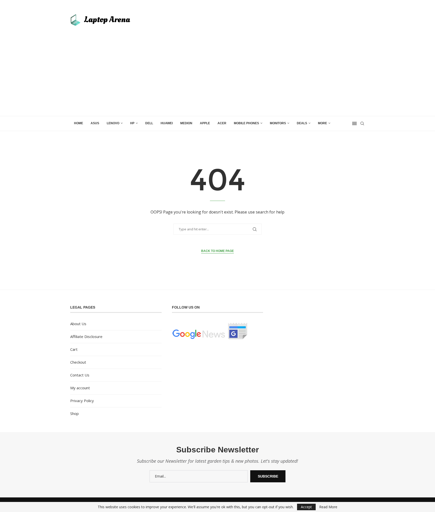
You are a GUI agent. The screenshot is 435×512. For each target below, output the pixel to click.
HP (132, 123)
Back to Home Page (217, 251)
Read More (328, 507)
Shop (74, 413)
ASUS (95, 123)
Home (78, 123)
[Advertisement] (217, 78)
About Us (78, 323)
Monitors (278, 123)
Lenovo (113, 123)
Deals (302, 123)
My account (80, 387)
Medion (186, 123)
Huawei (167, 123)
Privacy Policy (82, 400)
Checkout (78, 362)
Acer (222, 123)
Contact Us (79, 374)
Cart (74, 349)
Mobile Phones (246, 123)
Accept (306, 506)
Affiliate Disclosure (86, 336)
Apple (205, 123)
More (322, 123)
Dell (149, 123)
